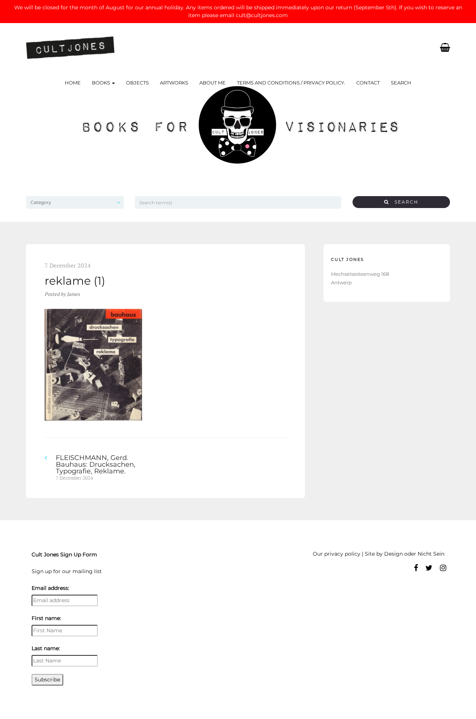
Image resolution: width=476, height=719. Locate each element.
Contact (368, 83)
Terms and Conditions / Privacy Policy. (291, 83)
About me (212, 83)
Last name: (46, 648)
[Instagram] (443, 567)
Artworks (174, 83)
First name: (46, 618)
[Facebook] (416, 567)
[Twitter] (428, 567)
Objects (137, 83)
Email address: (50, 588)
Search (401, 83)
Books (101, 83)
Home (73, 83)
